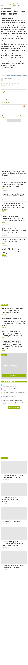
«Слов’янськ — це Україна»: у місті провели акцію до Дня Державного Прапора (14, 173)
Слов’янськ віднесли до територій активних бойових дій (13, 240)
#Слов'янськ (3, 75)
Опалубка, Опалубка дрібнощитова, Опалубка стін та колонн (13, 499)
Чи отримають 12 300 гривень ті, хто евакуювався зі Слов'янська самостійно (13, 310)
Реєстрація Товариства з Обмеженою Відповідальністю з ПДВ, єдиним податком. (13, 543)
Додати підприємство (14, 407)
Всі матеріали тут (14, 375)
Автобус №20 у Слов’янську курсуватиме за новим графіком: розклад (13, 251)
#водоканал (24, 75)
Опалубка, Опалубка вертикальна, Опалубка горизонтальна (14, 567)
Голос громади (10, 365)
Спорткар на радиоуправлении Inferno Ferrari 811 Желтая (13, 476)
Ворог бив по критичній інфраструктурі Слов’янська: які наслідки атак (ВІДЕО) (13, 333)
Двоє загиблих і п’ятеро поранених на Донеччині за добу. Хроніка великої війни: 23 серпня (14, 184)
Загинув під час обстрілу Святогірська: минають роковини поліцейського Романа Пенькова (13, 218)
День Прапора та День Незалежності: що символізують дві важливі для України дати (14, 230)
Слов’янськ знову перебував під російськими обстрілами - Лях (13, 195)
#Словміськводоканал (16, 75)
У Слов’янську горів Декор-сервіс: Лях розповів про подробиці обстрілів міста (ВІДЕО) (12, 345)
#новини (8, 75)
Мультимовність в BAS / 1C (11, 521)
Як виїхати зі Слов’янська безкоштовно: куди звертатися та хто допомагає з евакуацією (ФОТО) (14, 322)
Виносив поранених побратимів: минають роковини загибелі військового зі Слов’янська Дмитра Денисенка (14, 206)
